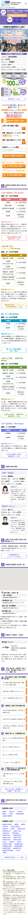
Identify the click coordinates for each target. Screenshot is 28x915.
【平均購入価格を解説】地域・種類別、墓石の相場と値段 (13, 684)
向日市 (4, 842)
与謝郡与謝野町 (7, 816)
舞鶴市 (4, 814)
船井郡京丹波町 (7, 824)
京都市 (13, 829)
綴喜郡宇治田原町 (7, 850)
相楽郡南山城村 (7, 846)
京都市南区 (15, 833)
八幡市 (4, 852)
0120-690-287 (17, 15)
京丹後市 (20, 811)
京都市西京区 (17, 835)
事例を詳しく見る (14, 99)
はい (5, 135)
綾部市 (4, 811)
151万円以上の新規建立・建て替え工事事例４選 (14, 727)
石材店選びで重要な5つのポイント (13, 691)
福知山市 (12, 811)
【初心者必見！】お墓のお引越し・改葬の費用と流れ (13, 782)
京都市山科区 (17, 839)
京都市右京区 (6, 839)
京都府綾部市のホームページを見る (14, 555)
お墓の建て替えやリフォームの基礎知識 (13, 775)
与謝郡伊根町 (20, 814)
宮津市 (11, 814)
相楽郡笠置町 (19, 844)
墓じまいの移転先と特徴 (10, 754)
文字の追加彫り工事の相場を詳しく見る (14, 455)
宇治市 (18, 850)
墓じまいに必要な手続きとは (11, 747)
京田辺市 (5, 829)
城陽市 (17, 824)
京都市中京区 (6, 835)
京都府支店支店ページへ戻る (14, 857)
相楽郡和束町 (6, 848)
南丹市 (19, 842)
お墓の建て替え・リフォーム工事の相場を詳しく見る (14, 305)
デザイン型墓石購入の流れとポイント (13, 699)
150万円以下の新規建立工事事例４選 (14, 719)
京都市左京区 (6, 837)
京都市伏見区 (21, 829)
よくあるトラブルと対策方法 (11, 762)
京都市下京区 (17, 837)
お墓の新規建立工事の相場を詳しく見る (14, 238)
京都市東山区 (6, 831)
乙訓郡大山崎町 (7, 844)
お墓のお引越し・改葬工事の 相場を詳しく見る (14, 415)
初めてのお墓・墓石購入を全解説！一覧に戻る (14, 790)
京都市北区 (5, 833)
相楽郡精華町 (19, 846)
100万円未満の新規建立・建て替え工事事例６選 (14, 711)
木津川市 (5, 826)
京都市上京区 (17, 831)
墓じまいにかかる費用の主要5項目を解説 (14, 739)
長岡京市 (12, 842)
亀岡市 (23, 824)
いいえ (16, 135)
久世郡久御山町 (15, 826)
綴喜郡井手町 (17, 848)
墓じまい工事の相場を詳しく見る (14, 350)
